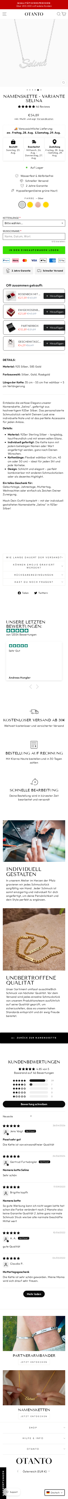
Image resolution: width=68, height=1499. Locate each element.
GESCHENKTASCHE (30, 341)
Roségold (38, 204)
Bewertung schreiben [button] (34, 1104)
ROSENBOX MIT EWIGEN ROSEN (30, 294)
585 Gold (46, 204)
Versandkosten (45, 118)
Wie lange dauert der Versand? (34, 557)
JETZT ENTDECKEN (34, 1362)
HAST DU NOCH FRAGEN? (34, 582)
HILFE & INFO (33, 1438)
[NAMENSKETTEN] (34, 1387)
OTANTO (33, 1449)
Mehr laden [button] (34, 1294)
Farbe (34, 198)
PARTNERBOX (30, 325)
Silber (22, 204)
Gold (30, 204)
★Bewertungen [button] (3, 1483)
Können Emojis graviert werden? (34, 566)
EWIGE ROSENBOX (30, 310)
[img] (35, 631)
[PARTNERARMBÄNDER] (34, 1333)
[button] (27, 106)
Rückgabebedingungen (34, 575)
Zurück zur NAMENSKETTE (36, 1038)
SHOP (33, 1427)
